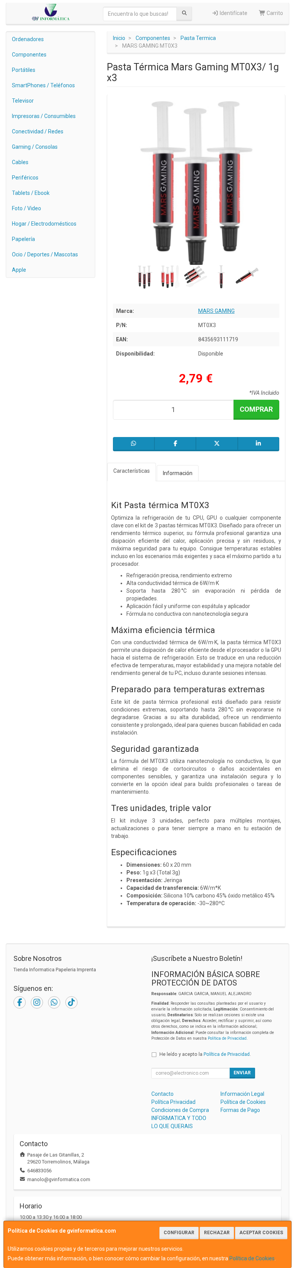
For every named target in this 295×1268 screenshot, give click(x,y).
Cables (20, 162)
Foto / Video (26, 208)
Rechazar (217, 1232)
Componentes (29, 55)
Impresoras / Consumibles (44, 116)
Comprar (256, 409)
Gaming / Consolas (35, 147)
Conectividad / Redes (37, 131)
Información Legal (242, 1094)
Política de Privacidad (227, 1038)
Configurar (179, 1232)
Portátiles (23, 70)
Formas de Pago (240, 1110)
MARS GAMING (216, 311)
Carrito (274, 13)
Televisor (23, 101)
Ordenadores (28, 39)
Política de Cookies (252, 1258)
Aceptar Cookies (261, 1232)
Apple (19, 270)
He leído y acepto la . (205, 1054)
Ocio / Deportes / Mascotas (45, 254)
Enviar (242, 1072)
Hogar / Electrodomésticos (44, 224)
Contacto (162, 1094)
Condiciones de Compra (180, 1110)
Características (131, 471)
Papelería (23, 239)
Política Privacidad (173, 1102)
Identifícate (233, 13)
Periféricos (25, 177)
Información (177, 473)
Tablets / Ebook (31, 193)
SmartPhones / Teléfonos (43, 85)
